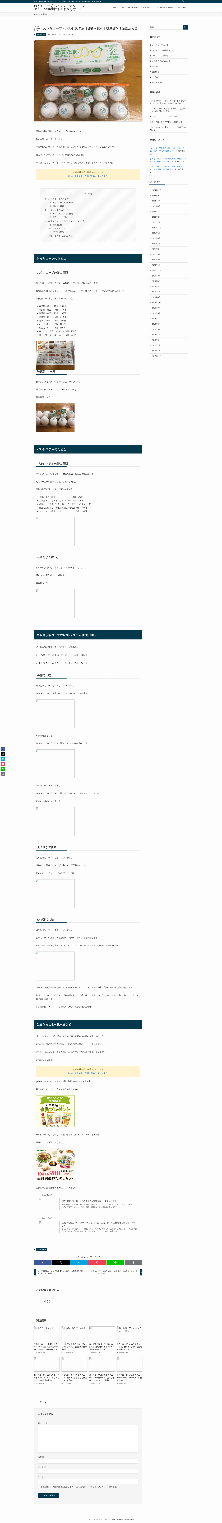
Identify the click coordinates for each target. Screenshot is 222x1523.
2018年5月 (156, 329)
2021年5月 (156, 249)
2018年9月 (156, 308)
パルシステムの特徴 (160, 56)
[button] (43, 1262)
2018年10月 (156, 303)
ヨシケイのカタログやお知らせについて (166, 122)
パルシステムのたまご (58, 210)
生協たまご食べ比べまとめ (60, 236)
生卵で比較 (57, 225)
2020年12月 (156, 265)
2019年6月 (156, 281)
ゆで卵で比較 (58, 232)
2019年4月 (156, 292)
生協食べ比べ (41, 34)
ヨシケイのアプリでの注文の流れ (163, 116)
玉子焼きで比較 (59, 228)
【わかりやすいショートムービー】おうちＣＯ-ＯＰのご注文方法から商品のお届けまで (168, 102)
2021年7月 (156, 244)
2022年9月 (156, 206)
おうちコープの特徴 (160, 45)
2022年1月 (156, 222)
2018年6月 (156, 324)
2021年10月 (156, 233)
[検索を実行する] (185, 27)
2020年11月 (156, 270)
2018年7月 (156, 319)
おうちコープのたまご (58, 199)
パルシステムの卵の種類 (63, 214)
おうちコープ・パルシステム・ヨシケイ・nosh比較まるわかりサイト (59, 7)
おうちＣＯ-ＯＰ (75, 176)
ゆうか (47, 1301)
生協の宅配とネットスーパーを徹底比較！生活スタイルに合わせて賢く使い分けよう (99, 1224)
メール (42, 1467)
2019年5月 (156, 286)
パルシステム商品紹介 (161, 61)
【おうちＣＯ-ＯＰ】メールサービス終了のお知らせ (168, 128)
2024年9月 (156, 196)
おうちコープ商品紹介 (161, 50)
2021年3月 (156, 254)
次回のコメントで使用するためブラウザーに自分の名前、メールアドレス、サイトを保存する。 (79, 1487)
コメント (43, 1423)
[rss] (183, 1)
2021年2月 (156, 260)
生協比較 (155, 77)
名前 (41, 1457)
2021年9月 (156, 238)
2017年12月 (156, 356)
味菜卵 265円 (59, 206)
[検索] (186, 1)
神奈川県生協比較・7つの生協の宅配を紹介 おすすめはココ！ (90, 1201)
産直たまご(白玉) (60, 217)
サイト (40, 1477)
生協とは (155, 72)
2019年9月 (156, 276)
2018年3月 (156, 340)
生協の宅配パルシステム (96, 176)
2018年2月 (156, 345)
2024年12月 (156, 190)
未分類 (155, 66)
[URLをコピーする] (133, 1262)
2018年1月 (156, 351)
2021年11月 (156, 228)
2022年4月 (156, 211)
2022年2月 (156, 217)
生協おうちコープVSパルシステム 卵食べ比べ (69, 221)
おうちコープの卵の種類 (63, 202)
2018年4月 (156, 335)
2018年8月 (156, 313)
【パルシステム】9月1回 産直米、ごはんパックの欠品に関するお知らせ (168, 110)
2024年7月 (156, 201)
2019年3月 (156, 297)
